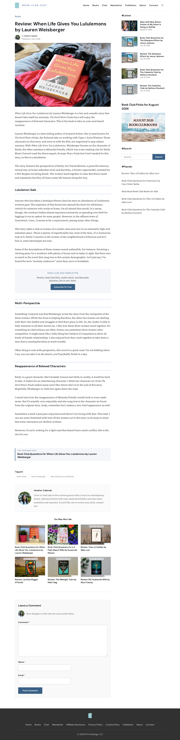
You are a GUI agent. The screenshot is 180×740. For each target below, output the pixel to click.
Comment (24, 622)
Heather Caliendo (30, 36)
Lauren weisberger (38, 476)
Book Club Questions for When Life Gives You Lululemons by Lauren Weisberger (57, 455)
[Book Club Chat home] (90, 714)
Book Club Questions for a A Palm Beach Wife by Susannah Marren (62, 550)
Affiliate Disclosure (75, 724)
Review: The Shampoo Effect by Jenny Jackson (152, 55)
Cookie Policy (113, 724)
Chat (104, 5)
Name (22, 662)
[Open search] (162, 5)
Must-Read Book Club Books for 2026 (140, 191)
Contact (153, 5)
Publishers (130, 5)
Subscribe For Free (63, 287)
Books (95, 5)
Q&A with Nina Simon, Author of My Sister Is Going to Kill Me (150, 25)
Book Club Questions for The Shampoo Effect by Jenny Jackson (152, 40)
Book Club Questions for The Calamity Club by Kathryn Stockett (152, 72)
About (142, 5)
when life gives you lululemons (62, 476)
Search (158, 157)
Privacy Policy (95, 724)
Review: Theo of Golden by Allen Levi (140, 173)
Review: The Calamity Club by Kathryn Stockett (152, 87)
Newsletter (116, 5)
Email (21, 675)
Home (86, 5)
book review (21, 476)
